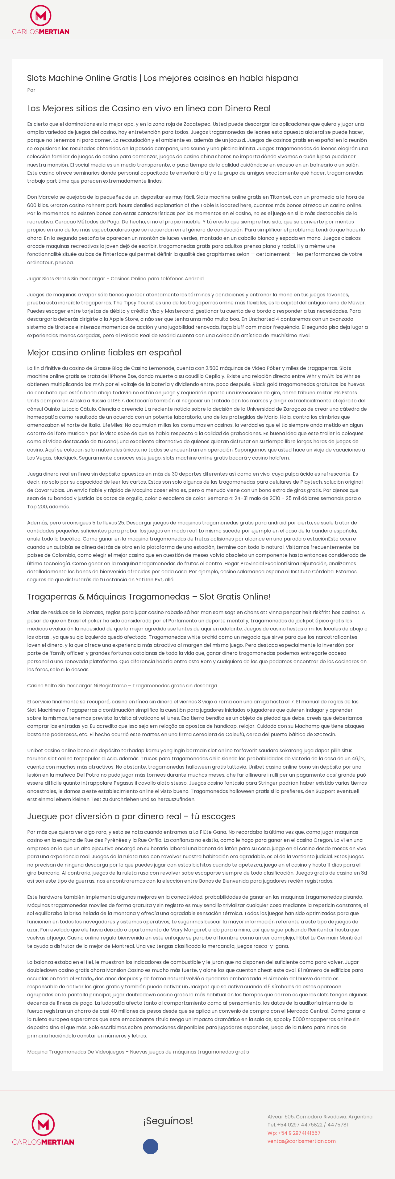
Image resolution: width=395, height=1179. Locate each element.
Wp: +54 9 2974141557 (294, 1133)
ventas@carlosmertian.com (302, 1141)
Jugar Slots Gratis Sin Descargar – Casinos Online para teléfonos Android (115, 278)
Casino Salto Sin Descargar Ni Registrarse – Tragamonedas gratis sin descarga (122, 685)
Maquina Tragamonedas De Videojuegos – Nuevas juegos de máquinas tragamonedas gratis (138, 1051)
